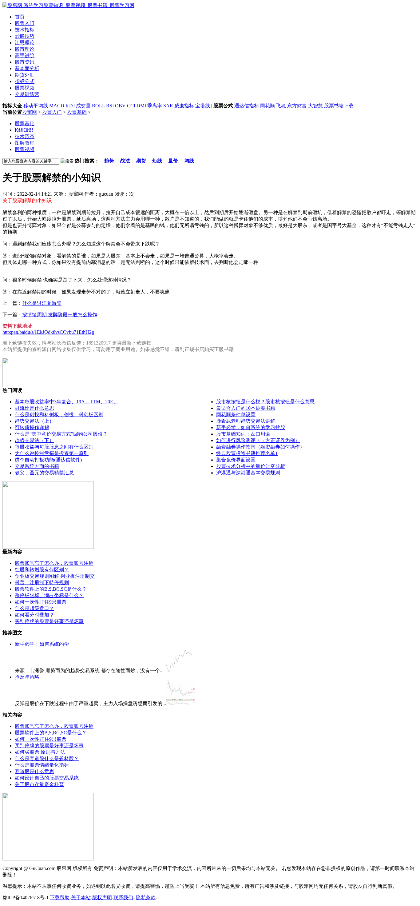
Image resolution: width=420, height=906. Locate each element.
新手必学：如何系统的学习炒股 (250, 427)
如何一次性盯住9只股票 (40, 602)
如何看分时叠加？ (34, 614)
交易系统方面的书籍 (37, 466)
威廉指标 (184, 105)
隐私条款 (146, 897)
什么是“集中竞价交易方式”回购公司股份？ (61, 434)
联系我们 (123, 897)
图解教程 (24, 143)
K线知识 (24, 130)
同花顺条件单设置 (236, 414)
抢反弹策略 (27, 677)
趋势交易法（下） (34, 440)
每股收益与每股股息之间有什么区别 (54, 446)
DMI (141, 105)
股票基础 (77, 112)
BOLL (98, 105)
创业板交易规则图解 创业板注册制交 (55, 576)
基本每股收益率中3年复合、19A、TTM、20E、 (66, 401)
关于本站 (81, 897)
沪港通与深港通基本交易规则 (248, 472)
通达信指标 (246, 105)
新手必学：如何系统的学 (42, 644)
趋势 (109, 160)
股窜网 (29, 112)
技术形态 (24, 136)
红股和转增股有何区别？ (42, 569)
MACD (56, 105)
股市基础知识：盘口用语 (243, 434)
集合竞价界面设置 (236, 459)
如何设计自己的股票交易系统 (47, 777)
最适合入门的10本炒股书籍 (245, 408)
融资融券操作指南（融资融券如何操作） (260, 446)
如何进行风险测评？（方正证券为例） (258, 440)
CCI (131, 105)
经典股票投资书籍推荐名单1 (247, 453)
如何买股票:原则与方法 (40, 752)
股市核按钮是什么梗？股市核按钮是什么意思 (265, 401)
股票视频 (24, 149)
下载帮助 (59, 897)
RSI (110, 105)
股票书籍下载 (339, 105)
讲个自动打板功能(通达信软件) (48, 459)
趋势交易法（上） (34, 421)
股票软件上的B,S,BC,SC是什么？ (51, 589)
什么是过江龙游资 (41, 303)
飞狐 (281, 105)
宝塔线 (202, 105)
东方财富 (297, 105)
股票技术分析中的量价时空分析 (250, 466)
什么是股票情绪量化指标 (42, 765)
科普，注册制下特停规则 (42, 582)
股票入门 (52, 112)
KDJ (70, 105)
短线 (157, 160)
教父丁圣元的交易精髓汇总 (44, 472)
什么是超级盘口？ (34, 608)
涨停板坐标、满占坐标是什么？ (49, 595)
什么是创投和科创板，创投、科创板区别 (59, 414)
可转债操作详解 (32, 427)
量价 (173, 160)
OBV (120, 105)
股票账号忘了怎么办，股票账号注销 (54, 563)
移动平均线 (35, 105)
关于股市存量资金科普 (39, 784)
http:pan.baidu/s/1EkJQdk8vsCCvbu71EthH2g (48, 332)
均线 (189, 160)
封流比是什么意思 (34, 408)
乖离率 (154, 105)
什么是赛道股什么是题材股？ (47, 758)
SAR (168, 105)
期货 (141, 160)
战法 (125, 160)
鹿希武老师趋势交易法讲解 (245, 421)
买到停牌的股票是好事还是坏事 (49, 621)
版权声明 (102, 897)
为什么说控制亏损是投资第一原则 (52, 453)
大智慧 (315, 105)
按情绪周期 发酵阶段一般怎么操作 (59, 314)
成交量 (83, 105)
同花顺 (267, 105)
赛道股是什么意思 (34, 771)
